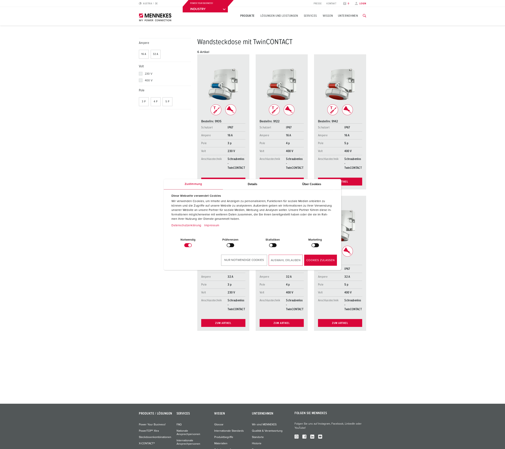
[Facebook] (304, 436)
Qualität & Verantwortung (267, 431)
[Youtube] (320, 436)
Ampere (144, 43)
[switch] (230, 245)
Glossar (219, 424)
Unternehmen (348, 15)
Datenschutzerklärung (186, 225)
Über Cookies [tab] (311, 184)
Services (310, 15)
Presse (318, 3)
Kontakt (331, 3)
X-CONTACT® (147, 443)
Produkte (247, 15)
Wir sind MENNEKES (264, 424)
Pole (141, 90)
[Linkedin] (312, 436)
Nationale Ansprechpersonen (188, 433)
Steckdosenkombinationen (155, 437)
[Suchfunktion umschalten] (364, 15)
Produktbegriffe (223, 437)
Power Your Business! (152, 424)
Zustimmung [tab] (193, 184)
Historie (256, 443)
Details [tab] (252, 184)
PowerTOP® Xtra (149, 431)
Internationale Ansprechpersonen (188, 442)
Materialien (220, 443)
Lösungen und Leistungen (279, 15)
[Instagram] (296, 436)
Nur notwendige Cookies (244, 260)
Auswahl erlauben (286, 260)
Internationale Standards (229, 431)
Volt (141, 66)
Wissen (328, 15)
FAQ (179, 424)
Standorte (258, 437)
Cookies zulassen (320, 260)
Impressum (211, 225)
